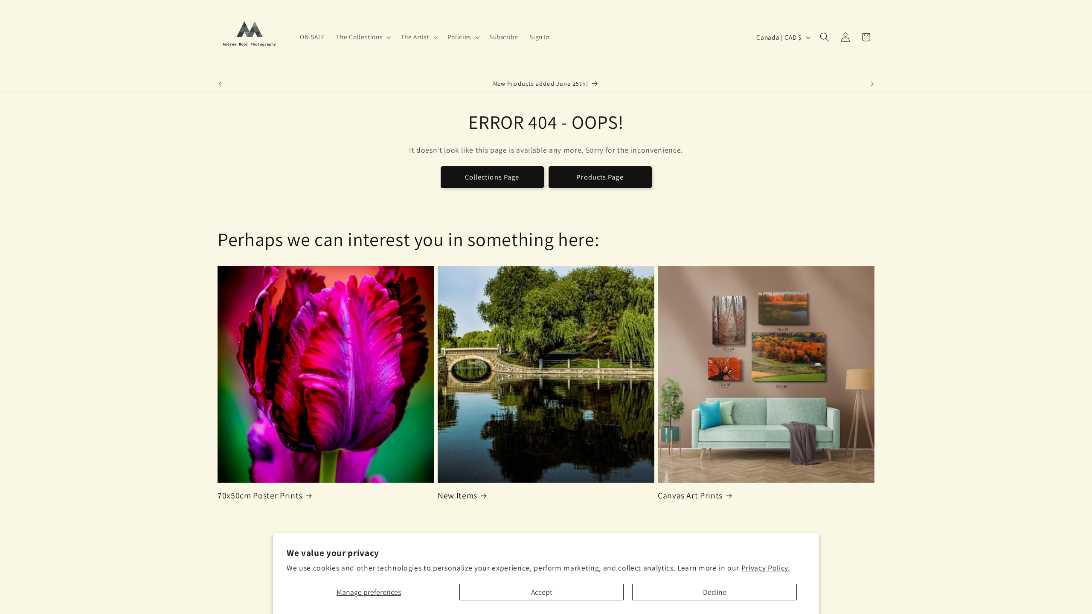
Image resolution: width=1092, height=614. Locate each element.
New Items (457, 495)
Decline (714, 592)
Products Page (599, 177)
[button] (363, 37)
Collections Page (492, 177)
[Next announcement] (872, 84)
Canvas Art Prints (690, 495)
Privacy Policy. (765, 568)
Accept (541, 592)
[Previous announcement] (220, 84)
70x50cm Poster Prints (260, 495)
